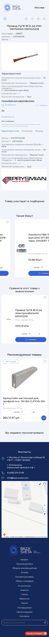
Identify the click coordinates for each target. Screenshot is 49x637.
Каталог (24, 559)
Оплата (24, 572)
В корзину (35, 273)
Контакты (24, 616)
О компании (24, 586)
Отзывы (39, 131)
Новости (24, 590)
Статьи (24, 594)
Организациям (24, 612)
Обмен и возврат (24, 581)
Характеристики (10, 131)
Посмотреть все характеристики (18, 101)
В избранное (3, 105)
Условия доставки (24, 577)
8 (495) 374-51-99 (15, 472)
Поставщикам (24, 607)
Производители (24, 564)
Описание (27, 131)
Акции (24, 603)
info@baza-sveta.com (17, 478)
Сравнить (44, 105)
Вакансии (25, 598)
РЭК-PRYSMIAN (18, 138)
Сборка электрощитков (24, 568)
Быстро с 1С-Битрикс (34, 633)
